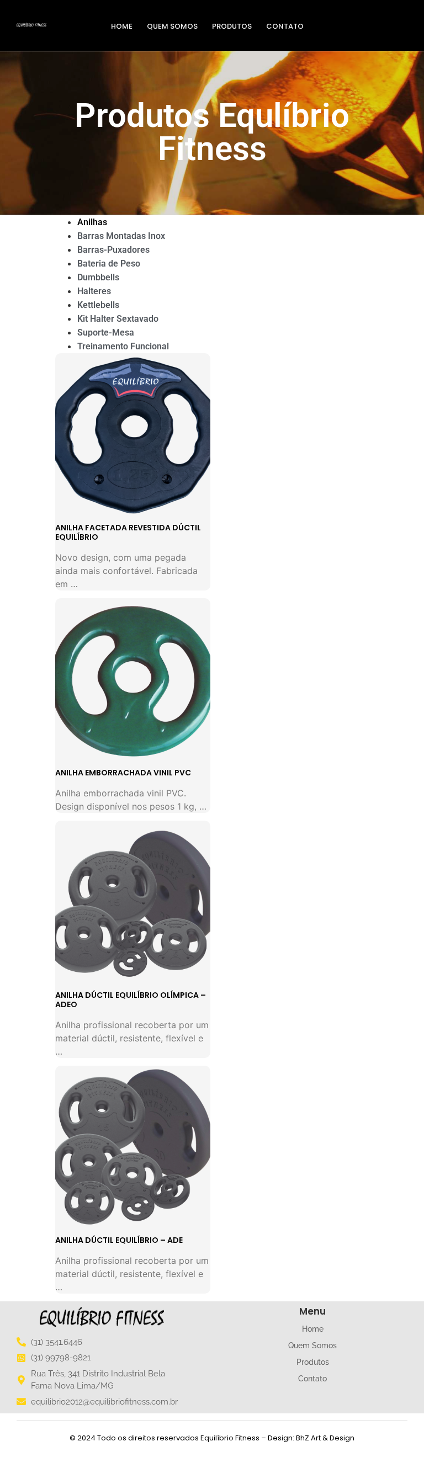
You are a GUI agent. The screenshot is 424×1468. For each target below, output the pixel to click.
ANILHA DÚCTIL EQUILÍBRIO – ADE (119, 1240)
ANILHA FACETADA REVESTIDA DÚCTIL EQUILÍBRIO (128, 532)
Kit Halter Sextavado (117, 318)
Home (121, 26)
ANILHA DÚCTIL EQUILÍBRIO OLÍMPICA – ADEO (130, 1000)
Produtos (232, 26)
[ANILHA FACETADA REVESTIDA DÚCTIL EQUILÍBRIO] (133, 436)
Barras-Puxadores (113, 249)
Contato (285, 26)
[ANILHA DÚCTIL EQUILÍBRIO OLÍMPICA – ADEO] (133, 903)
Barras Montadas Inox (121, 236)
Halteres (94, 291)
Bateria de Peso (108, 263)
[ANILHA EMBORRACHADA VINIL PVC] (133, 681)
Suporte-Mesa (105, 332)
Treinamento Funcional (123, 346)
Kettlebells (98, 305)
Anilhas (92, 222)
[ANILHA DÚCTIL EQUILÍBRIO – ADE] (133, 1148)
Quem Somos (172, 26)
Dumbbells (98, 277)
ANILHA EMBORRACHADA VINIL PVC (123, 772)
